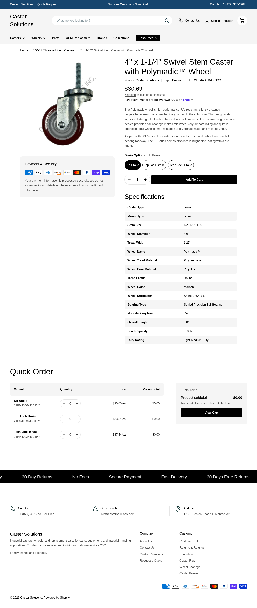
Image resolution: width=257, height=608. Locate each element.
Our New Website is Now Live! (128, 4)
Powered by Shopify (57, 597)
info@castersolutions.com (117, 514)
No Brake (132, 165)
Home (24, 50)
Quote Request (47, 4)
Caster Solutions (22, 20)
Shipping (130, 94)
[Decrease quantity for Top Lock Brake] (63, 419)
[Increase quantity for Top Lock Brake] (76, 419)
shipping (198, 403)
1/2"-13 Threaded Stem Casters (54, 50)
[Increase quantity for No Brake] (76, 403)
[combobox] (112, 20)
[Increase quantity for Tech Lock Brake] (76, 435)
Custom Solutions (21, 4)
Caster (176, 80)
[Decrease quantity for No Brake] (63, 403)
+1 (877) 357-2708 (233, 4)
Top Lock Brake (154, 165)
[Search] (166, 20)
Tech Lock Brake (181, 165)
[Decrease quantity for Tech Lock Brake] (63, 435)
